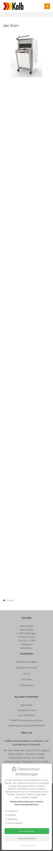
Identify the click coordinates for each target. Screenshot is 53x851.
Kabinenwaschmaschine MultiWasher (26, 725)
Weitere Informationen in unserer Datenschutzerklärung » (26, 803)
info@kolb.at (26, 644)
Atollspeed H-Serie (27, 710)
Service (26, 673)
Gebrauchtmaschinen (26, 667)
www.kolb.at (26, 647)
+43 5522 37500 (26, 636)
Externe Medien (15, 823)
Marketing (12, 819)
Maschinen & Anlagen (26, 661)
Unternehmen (27, 685)
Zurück (10, 600)
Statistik (11, 815)
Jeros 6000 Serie (26, 715)
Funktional (12, 811)
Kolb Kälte (27, 679)
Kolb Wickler (27, 705)
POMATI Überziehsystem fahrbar (26, 720)
